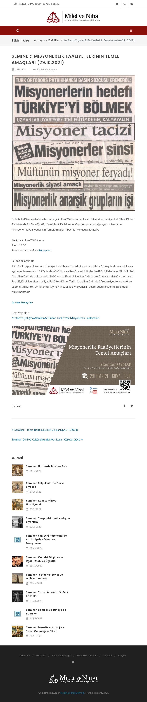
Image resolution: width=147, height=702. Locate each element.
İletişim (122, 655)
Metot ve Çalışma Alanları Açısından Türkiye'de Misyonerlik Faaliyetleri (55, 317)
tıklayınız (44, 250)
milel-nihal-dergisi (61, 655)
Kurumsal (40, 655)
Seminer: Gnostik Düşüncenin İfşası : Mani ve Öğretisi (45, 559)
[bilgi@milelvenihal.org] (131, 4)
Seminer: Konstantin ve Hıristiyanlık (41, 502)
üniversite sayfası (22, 302)
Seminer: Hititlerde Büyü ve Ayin (46, 466)
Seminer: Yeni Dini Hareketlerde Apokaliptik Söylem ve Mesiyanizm (46, 539)
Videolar (107, 655)
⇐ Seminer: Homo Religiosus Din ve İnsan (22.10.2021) (45, 429)
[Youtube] (117, 4)
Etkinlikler (54, 40)
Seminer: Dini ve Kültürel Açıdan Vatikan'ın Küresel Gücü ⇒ (47, 439)
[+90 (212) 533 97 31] (124, 4)
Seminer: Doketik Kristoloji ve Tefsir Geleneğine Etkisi (45, 629)
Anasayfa (39, 40)
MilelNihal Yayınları (87, 655)
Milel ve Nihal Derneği (72, 692)
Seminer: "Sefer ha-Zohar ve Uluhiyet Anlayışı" (44, 576)
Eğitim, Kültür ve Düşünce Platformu (36, 4)
